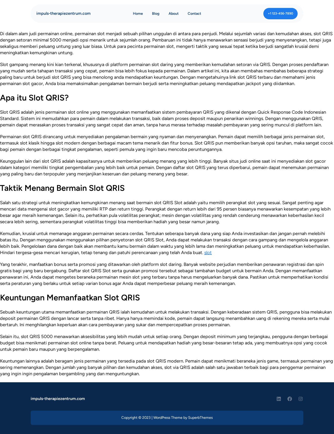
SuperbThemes (200, 417)
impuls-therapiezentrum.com (63, 13)
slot (208, 252)
